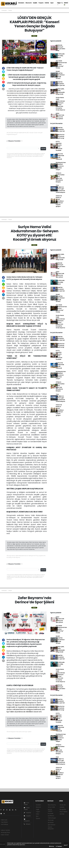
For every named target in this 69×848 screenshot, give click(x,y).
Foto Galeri (26, 803)
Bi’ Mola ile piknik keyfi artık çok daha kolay (60, 47)
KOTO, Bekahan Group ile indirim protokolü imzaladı (59, 146)
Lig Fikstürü (51, 816)
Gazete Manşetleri (51, 828)
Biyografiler (63, 809)
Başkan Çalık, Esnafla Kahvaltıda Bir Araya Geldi (60, 91)
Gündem (21, 3)
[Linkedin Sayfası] (13, 810)
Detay (52, 846)
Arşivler (28, 816)
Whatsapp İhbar (5, 832)
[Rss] (16, 810)
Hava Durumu (52, 805)
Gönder (43, 148)
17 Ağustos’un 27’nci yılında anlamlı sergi (60, 136)
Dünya (10, 10)
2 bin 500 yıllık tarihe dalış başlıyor (60, 55)
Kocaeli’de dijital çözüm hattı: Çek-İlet (60, 83)
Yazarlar (28, 812)
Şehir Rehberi (51, 825)
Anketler (62, 807)
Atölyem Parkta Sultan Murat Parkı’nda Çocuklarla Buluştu (60, 177)
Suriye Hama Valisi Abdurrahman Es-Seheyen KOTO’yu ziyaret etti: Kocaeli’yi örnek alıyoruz (60, 104)
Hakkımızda (4, 820)
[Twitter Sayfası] (4, 810)
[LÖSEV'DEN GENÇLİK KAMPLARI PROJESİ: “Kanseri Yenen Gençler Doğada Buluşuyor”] (24, 51)
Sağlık (35, 3)
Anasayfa (4, 10)
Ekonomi (29, 3)
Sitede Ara (63, 805)
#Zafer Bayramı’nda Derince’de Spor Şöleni (19, 731)
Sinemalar (51, 820)
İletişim (28, 824)
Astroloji (62, 814)
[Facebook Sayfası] (2, 810)
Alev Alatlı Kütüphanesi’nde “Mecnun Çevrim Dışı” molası (61, 64)
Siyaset (38, 818)
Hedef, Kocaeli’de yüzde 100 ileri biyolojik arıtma (60, 75)
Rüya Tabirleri (63, 811)
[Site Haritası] (2, 813)
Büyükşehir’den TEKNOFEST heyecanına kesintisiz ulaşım (61, 166)
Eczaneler (50, 813)
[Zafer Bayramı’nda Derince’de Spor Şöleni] (24, 623)
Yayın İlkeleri (4, 822)
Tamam (59, 846)
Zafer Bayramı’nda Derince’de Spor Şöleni (60, 115)
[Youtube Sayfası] (10, 810)
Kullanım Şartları (5, 830)
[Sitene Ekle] (5, 813)
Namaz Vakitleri (50, 810)
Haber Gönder (5, 835)
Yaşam (40, 3)
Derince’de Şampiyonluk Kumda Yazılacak (60, 156)
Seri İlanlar (51, 822)
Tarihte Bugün (52, 818)
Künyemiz (27, 821)
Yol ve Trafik (51, 807)
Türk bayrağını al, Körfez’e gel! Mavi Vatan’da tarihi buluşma (60, 188)
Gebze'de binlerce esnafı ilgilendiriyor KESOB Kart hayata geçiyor (60, 201)
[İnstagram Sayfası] (7, 810)
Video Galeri (27, 808)
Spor (52, 3)
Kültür (47, 3)
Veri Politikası (4, 824)
